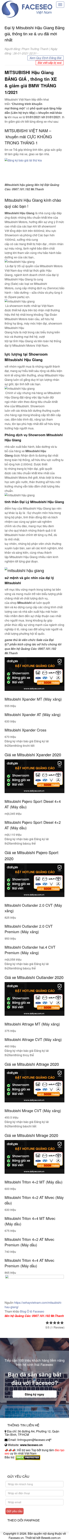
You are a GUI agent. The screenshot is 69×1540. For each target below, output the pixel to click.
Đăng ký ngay (34, 1394)
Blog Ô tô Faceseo (32, 1311)
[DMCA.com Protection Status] (27, 1457)
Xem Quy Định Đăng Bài (45, 58)
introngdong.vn (14, 1463)
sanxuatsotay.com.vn (18, 1469)
